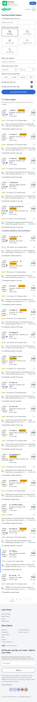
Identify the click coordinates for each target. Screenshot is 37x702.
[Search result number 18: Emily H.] (18, 537)
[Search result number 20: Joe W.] (18, 583)
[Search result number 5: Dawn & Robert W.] (18, 218)
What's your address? (8, 58)
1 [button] (12, 599)
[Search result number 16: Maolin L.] (18, 490)
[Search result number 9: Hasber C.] (18, 318)
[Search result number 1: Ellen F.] (18, 120)
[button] (1, 3)
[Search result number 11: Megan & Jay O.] (18, 367)
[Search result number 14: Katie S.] (18, 440)
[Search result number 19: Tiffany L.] (18, 560)
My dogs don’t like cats (8, 82)
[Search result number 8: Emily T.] (18, 295)
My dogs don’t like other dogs (10, 87)
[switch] (32, 82)
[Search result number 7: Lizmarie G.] (18, 270)
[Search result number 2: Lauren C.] (18, 144)
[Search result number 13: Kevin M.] (18, 416)
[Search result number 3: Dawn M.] (18, 168)
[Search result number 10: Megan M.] (18, 342)
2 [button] (16, 599)
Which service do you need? (10, 27)
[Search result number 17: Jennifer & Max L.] (18, 514)
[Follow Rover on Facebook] (11, 689)
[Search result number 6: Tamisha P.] (18, 246)
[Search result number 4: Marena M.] (18, 192)
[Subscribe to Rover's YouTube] (22, 689)
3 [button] (20, 599)
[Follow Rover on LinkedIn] (18, 689)
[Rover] (6, 9)
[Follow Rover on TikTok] (26, 689)
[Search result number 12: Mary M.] (18, 392)
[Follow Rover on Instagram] (14, 689)
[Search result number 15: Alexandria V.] (18, 465)
